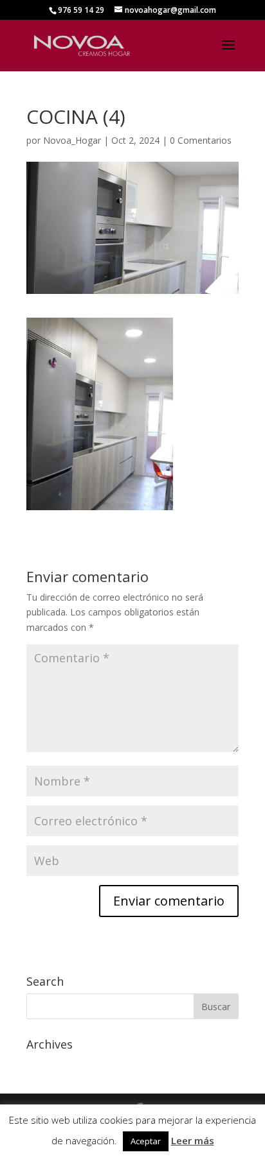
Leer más (192, 1140)
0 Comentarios (201, 140)
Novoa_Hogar (72, 140)
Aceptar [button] (146, 1141)
